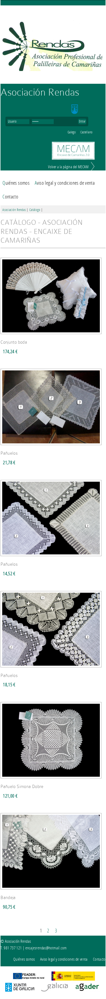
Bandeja (8, 897)
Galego (72, 132)
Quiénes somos (16, 183)
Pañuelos (9, 453)
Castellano (86, 132)
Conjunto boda (13, 342)
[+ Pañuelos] (52, 446)
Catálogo (35, 210)
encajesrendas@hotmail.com (46, 947)
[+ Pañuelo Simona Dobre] (52, 780)
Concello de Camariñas (81, 109)
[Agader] (87, 990)
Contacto (10, 197)
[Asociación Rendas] (53, 44)
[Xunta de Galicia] (20, 990)
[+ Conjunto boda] (52, 335)
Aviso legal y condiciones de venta (65, 183)
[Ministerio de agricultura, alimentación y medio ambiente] (73, 979)
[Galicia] (54, 990)
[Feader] (28, 979)
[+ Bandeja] (52, 891)
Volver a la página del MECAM (68, 167)
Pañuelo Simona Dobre (22, 786)
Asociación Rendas (39, 92)
